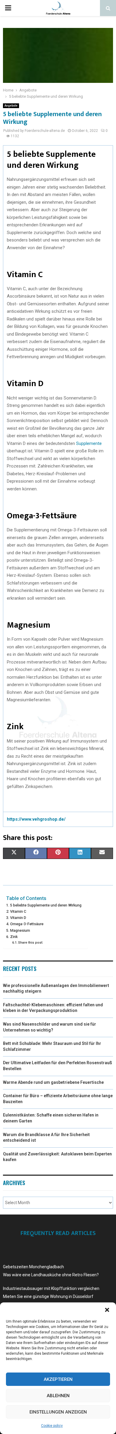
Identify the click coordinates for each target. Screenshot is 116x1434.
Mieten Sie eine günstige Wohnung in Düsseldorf (48, 1296)
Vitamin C (18, 911)
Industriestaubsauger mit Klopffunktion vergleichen (51, 1288)
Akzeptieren (58, 1379)
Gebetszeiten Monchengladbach (33, 1266)
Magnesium (20, 930)
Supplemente (89, 443)
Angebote (11, 105)
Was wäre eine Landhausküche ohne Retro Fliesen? (51, 1274)
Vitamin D (18, 917)
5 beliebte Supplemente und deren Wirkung (45, 905)
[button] (107, 1310)
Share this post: (30, 942)
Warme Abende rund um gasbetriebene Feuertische (53, 1082)
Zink (14, 936)
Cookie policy (52, 1426)
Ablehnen (58, 1395)
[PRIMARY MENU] (8, 8)
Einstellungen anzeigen (58, 1412)
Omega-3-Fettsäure (26, 924)
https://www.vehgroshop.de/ (36, 819)
